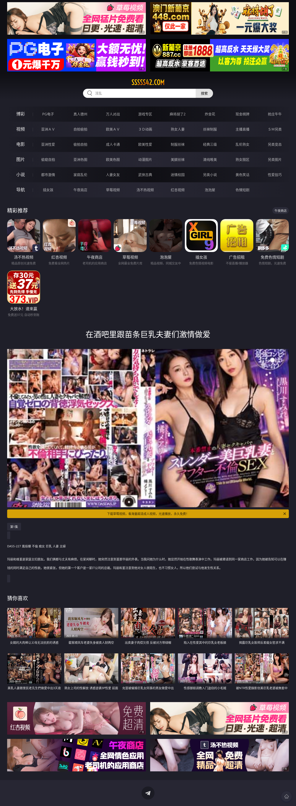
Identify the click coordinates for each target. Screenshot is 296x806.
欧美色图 (113, 159)
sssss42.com (148, 82)
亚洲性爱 (48, 144)
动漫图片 (145, 159)
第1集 (14, 527)
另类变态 (275, 144)
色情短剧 (242, 189)
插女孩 (48, 189)
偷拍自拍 (80, 144)
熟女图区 (242, 159)
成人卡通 (113, 144)
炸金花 (210, 114)
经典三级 (210, 144)
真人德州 (80, 114)
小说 (20, 175)
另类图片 (275, 159)
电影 (20, 144)
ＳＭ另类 (275, 129)
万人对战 (113, 114)
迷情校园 (178, 174)
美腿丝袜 (178, 159)
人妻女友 (113, 174)
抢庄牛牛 (275, 114)
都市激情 (48, 174)
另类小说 (210, 174)
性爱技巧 (275, 174)
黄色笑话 (242, 174)
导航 (20, 190)
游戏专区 (145, 114)
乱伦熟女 (242, 144)
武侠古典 (145, 174)
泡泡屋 (210, 189)
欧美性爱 (145, 144)
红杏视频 (178, 189)
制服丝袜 (178, 144)
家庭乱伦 (80, 174)
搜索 (204, 93)
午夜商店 (80, 189)
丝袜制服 (210, 129)
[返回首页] (286, 796)
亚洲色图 (80, 159)
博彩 (20, 114)
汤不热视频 (145, 189)
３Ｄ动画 (145, 129)
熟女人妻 (178, 129)
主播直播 (242, 129)
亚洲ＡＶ (48, 129)
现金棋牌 (242, 114)
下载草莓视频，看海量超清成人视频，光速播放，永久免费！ (148, 514)
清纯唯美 (210, 159)
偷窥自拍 (48, 159)
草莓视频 (113, 189)
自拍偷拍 (80, 129)
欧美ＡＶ (113, 129)
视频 (20, 129)
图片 (20, 159)
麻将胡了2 (177, 114)
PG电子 (48, 114)
